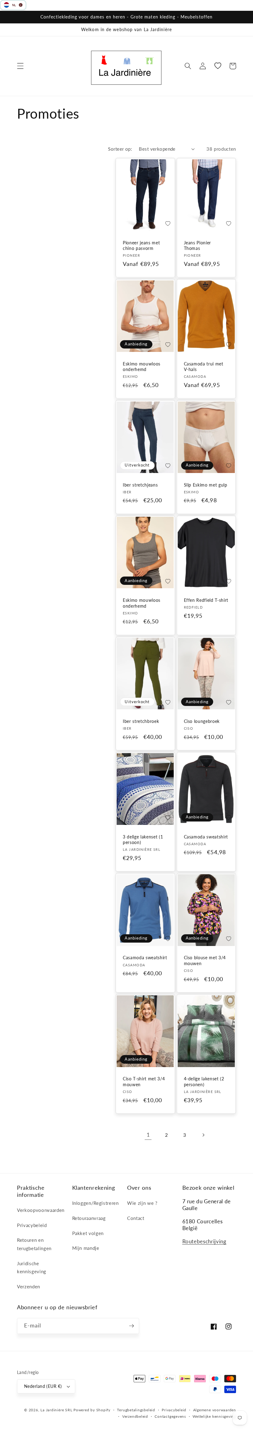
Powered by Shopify (91, 1410)
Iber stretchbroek (141, 721)
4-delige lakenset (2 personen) (204, 1081)
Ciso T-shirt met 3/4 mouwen (144, 1081)
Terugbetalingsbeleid (136, 1410)
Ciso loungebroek (202, 721)
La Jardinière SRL (56, 1410)
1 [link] (148, 1134)
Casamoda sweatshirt (206, 836)
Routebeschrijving (204, 1241)
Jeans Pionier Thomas (197, 245)
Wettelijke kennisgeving (214, 1416)
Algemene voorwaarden (214, 1410)
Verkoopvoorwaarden (40, 1210)
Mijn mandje (85, 1248)
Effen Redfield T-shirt (206, 600)
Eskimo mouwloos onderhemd (141, 366)
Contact (135, 1218)
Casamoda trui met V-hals (203, 366)
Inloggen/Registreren (95, 1203)
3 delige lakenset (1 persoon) (143, 839)
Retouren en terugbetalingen (34, 1244)
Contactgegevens (170, 1416)
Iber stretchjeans (140, 484)
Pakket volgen (88, 1233)
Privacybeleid (32, 1225)
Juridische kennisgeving (31, 1267)
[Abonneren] (131, 1326)
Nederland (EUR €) (43, 1386)
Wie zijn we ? (142, 1203)
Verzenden (28, 1286)
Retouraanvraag (89, 1218)
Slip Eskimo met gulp (205, 484)
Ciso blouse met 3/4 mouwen (205, 960)
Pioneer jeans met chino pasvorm (141, 245)
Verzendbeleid (135, 1416)
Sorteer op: (120, 149)
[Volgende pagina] (203, 1134)
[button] (20, 66)
